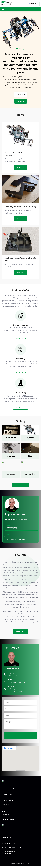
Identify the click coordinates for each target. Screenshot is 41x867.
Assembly (20, 358)
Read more (20, 167)
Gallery (4, 804)
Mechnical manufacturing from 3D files (20, 259)
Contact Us (5, 815)
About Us (5, 811)
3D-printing (20, 392)
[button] (34, 4)
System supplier (20, 325)
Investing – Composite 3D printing (20, 206)
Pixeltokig (27, 863)
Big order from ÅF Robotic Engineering (16, 154)
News (4, 808)
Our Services (6, 801)
